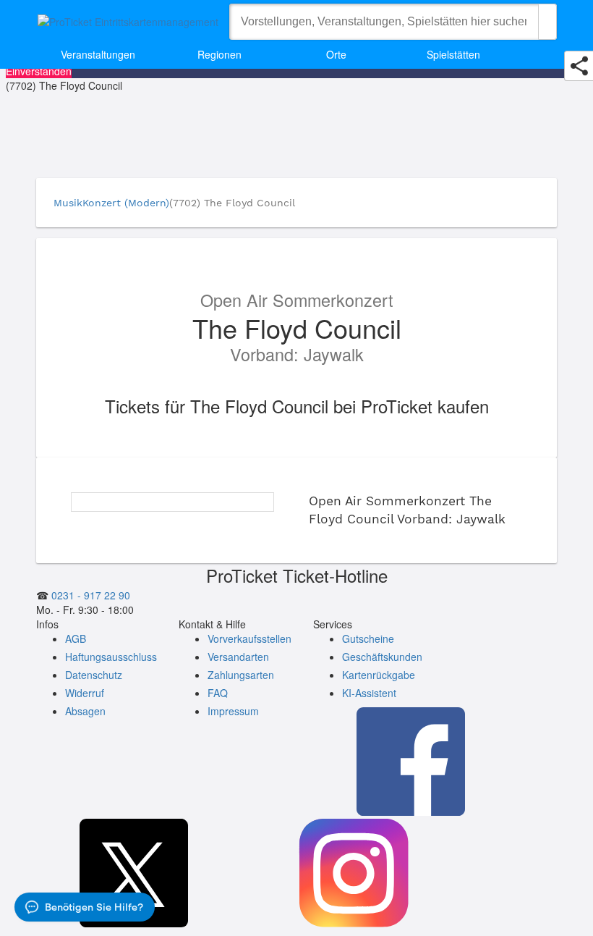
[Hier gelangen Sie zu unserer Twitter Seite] (133, 874)
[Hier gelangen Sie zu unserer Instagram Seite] (353, 874)
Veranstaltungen (98, 54)
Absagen (85, 711)
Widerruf (84, 693)
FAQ (218, 693)
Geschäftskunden (382, 656)
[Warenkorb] (524, 54)
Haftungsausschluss (111, 656)
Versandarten (238, 656)
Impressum (233, 711)
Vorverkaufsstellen (249, 638)
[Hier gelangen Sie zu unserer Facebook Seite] (410, 763)
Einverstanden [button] (39, 71)
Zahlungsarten (241, 674)
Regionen (219, 54)
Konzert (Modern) (125, 202)
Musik (68, 202)
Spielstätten (453, 54)
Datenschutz (93, 674)
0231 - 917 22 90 (89, 595)
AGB (75, 638)
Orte (336, 54)
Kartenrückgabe (378, 674)
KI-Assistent (369, 693)
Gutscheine (368, 638)
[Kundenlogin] (546, 54)
